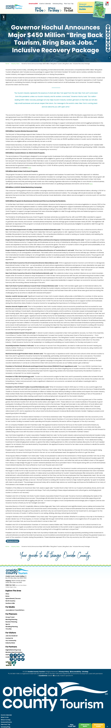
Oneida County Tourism (36, 672)
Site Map (85, 672)
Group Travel (10, 617)
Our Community (11, 640)
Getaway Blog (57, 4)
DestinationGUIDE (98, 725)
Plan (72, 725)
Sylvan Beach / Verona (13, 598)
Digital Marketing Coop (13, 650)
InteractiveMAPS (85, 725)
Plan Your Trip (68, 4)
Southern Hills (10, 603)
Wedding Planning (12, 626)
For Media (10, 607)
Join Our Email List (12, 636)
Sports (8, 624)
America (33, 4)
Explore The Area (13, 590)
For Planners (11, 614)
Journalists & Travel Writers (15, 610)
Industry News (13, 541)
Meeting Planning (11, 619)
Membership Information (14, 652)
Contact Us (9, 638)
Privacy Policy (64, 672)
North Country (10, 601)
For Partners (11, 646)
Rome (7, 596)
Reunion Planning (11, 622)
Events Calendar (45, 4)
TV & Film (9, 629)
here (29, 168)
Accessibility (76, 672)
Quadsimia (43, 676)
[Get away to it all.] (55, 713)
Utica (7, 594)
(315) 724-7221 (10, 585)
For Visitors (11, 632)
